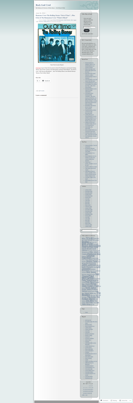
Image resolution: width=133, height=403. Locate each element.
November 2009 (88, 211)
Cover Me (87, 330)
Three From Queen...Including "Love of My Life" (91, 163)
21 (88, 391)
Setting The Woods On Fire (91, 361)
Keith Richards (67, 20)
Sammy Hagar (91, 291)
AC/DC (97, 238)
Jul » (86, 394)
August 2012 (88, 197)
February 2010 (88, 206)
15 (89, 389)
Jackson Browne (93, 259)
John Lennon (89, 264)
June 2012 (87, 200)
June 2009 (87, 218)
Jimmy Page (92, 261)
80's (92, 238)
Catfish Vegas (88, 327)
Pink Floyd (90, 282)
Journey (98, 265)
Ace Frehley (84, 240)
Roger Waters (87, 289)
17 (92, 389)
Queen (97, 282)
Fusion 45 (87, 336)
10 (92, 387)
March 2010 (87, 204)
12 (85, 389)
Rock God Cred (43, 5)
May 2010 (87, 203)
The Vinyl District (89, 376)
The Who (90, 300)
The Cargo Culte (88, 368)
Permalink (42, 90)
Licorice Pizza (88, 347)
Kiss (95, 267)
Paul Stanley (97, 278)
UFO (94, 302)
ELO (88, 252)
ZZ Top (92, 304)
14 (88, 389)
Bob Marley (96, 244)
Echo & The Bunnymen (58, 20)
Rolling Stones (47, 21)
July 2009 (87, 217)
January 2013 (88, 189)
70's (87, 238)
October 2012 (88, 194)
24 (92, 391)
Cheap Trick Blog (89, 329)
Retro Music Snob (89, 356)
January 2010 (88, 208)
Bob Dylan (87, 243)
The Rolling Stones (91, 298)
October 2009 (88, 212)
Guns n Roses (85, 259)
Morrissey (84, 274)
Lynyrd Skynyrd (93, 270)
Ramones (41, 21)
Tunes (48, 20)
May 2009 (87, 220)
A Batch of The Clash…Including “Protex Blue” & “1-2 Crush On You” (90, 124)
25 (83, 393)
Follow (86, 30)
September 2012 (88, 195)
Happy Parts (88, 339)
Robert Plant (93, 286)
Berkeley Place (88, 324)
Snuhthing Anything (89, 365)
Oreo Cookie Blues (89, 350)
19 (85, 391)
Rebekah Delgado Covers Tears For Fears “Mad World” (91, 90)
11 (83, 389)
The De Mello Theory (89, 370)
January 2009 (88, 226)
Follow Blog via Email (87, 14)
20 (86, 391)
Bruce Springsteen (91, 245)
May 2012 (87, 201)
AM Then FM (88, 320)
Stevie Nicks (89, 293)
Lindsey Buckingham (89, 269)
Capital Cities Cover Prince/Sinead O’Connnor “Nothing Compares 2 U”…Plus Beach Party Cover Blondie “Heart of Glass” (91, 117)
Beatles (85, 241)
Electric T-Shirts (88, 335)
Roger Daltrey (91, 288)
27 (86, 393)
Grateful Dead (94, 258)
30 (91, 393)
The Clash (98, 295)
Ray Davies (86, 284)
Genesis (84, 256)
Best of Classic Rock (89, 326)
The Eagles (84, 297)
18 (83, 391)
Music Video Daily (89, 349)
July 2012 (87, 198)
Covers (44, 20)
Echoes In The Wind (89, 333)
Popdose (87, 352)
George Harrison (88, 256)
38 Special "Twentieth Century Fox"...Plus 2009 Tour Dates (90, 150)
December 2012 (88, 191)
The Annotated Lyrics (90, 367)
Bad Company (96, 240)
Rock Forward (88, 358)
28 (88, 393)
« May (83, 394)
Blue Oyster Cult (93, 242)
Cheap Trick (86, 247)
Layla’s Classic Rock (89, 346)
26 (85, 393)
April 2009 (87, 221)
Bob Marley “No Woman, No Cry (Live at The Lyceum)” (90, 107)
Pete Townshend (89, 280)
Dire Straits (90, 250)
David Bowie (87, 249)
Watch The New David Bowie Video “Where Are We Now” (90, 70)
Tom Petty (89, 302)
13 (86, 389)
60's (83, 238)
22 (89, 391)
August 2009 (88, 215)
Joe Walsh (86, 263)
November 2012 (88, 192)
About (86, 312)
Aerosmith (89, 240)
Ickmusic (87, 341)
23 (91, 391)
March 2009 (87, 223)
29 (89, 393)
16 (91, 389)
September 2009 (88, 214)
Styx (95, 293)
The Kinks (91, 297)
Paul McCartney (88, 277)
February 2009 (88, 224)
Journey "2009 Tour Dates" (91, 166)
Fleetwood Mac (94, 254)
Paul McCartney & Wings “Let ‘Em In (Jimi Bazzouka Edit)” (90, 111)
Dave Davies (94, 247)
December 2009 (88, 209)
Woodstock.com (88, 378)
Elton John (93, 252)
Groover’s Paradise (89, 338)
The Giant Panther (89, 371)
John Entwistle (92, 263)
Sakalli (86, 359)
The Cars (92, 295)
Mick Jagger (73, 20)
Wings (88, 304)
